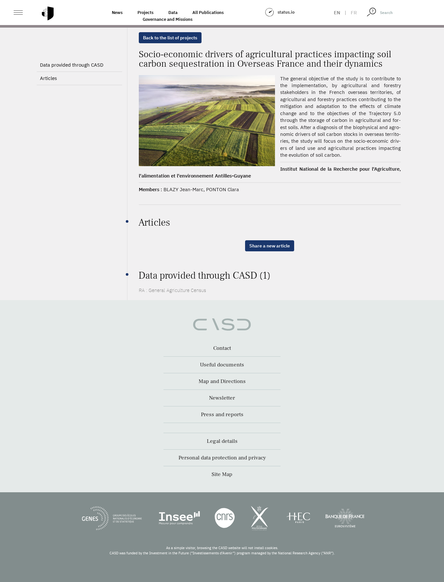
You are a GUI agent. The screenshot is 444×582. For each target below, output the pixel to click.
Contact (222, 348)
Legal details (222, 441)
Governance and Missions (167, 19)
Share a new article (269, 246)
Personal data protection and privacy (222, 457)
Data (172, 12)
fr (354, 12)
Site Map (222, 474)
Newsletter (222, 398)
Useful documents (222, 364)
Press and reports (222, 414)
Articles (48, 78)
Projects (145, 12)
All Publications (208, 12)
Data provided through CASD (71, 65)
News (117, 12)
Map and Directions (222, 381)
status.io (286, 12)
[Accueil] (47, 13)
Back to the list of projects (170, 38)
